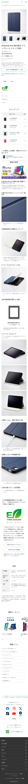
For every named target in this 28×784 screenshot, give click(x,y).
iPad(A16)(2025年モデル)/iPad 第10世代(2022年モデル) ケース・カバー (14, 5)
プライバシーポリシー (14, 775)
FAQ (12, 81)
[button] (14, 746)
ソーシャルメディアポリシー (9, 778)
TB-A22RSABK (13, 118)
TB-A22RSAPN (13, 140)
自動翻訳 (22, 778)
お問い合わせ (18, 778)
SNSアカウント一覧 (8, 773)
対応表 (5, 81)
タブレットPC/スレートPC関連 (14, 696)
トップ (3, 696)
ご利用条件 (21, 773)
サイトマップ (15, 773)
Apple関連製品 (11, 697)
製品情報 (6, 696)
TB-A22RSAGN (13, 125)
